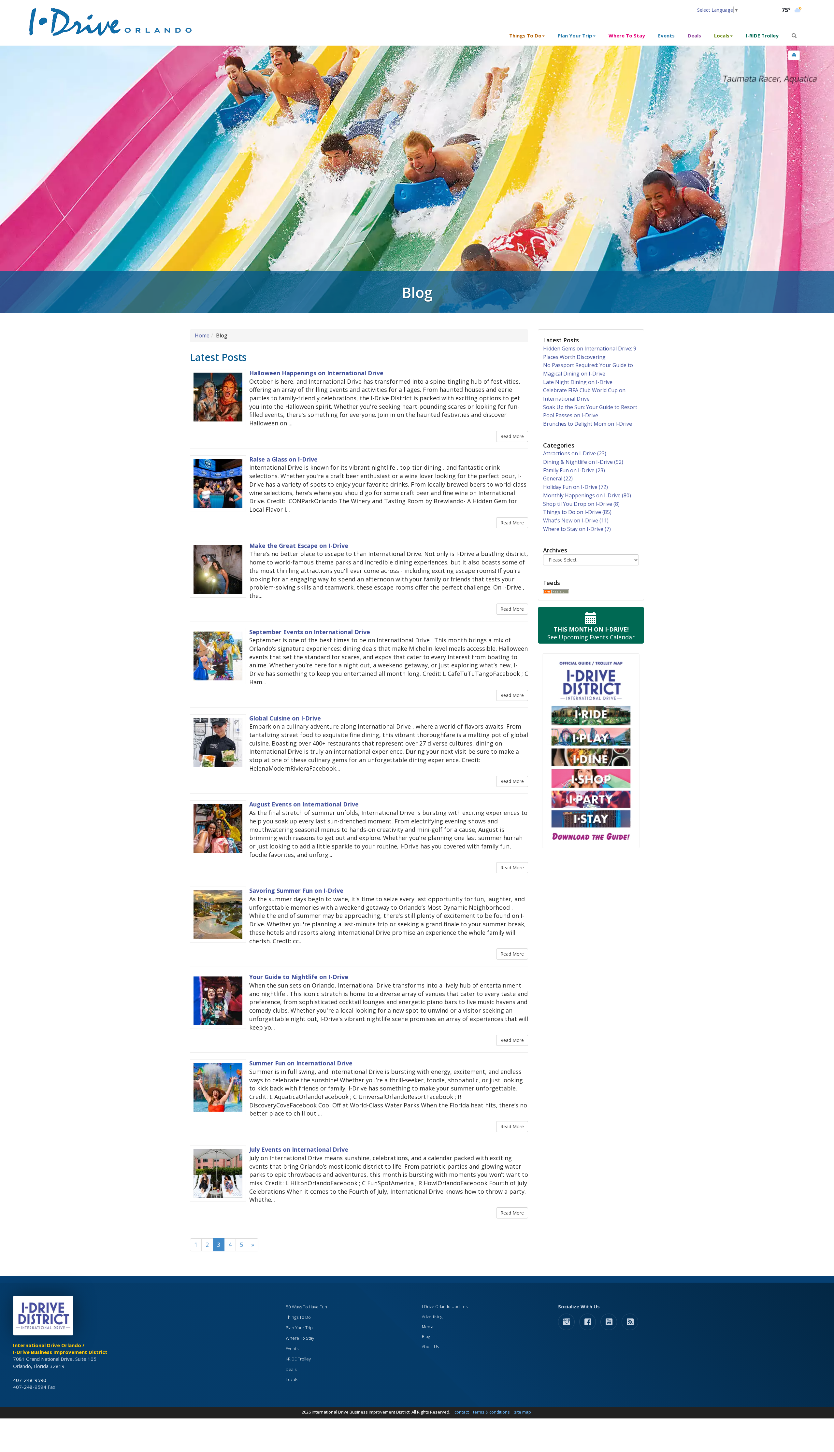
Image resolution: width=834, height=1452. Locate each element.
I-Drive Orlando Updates (444, 1306)
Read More (512, 436)
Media (427, 1327)
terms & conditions (491, 1412)
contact (461, 1412)
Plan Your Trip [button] (575, 35)
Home (202, 335)
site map (522, 1412)
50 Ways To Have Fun (306, 1307)
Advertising (432, 1316)
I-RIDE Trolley (762, 35)
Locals (292, 1379)
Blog (426, 1336)
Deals (694, 35)
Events (666, 35)
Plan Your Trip (299, 1328)
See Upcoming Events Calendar (591, 633)
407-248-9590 (29, 1380)
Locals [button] (721, 35)
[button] (794, 55)
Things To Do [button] (525, 35)
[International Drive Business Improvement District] (44, 1317)
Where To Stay (627, 35)
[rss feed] (630, 1321)
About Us (430, 1346)
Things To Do (298, 1317)
